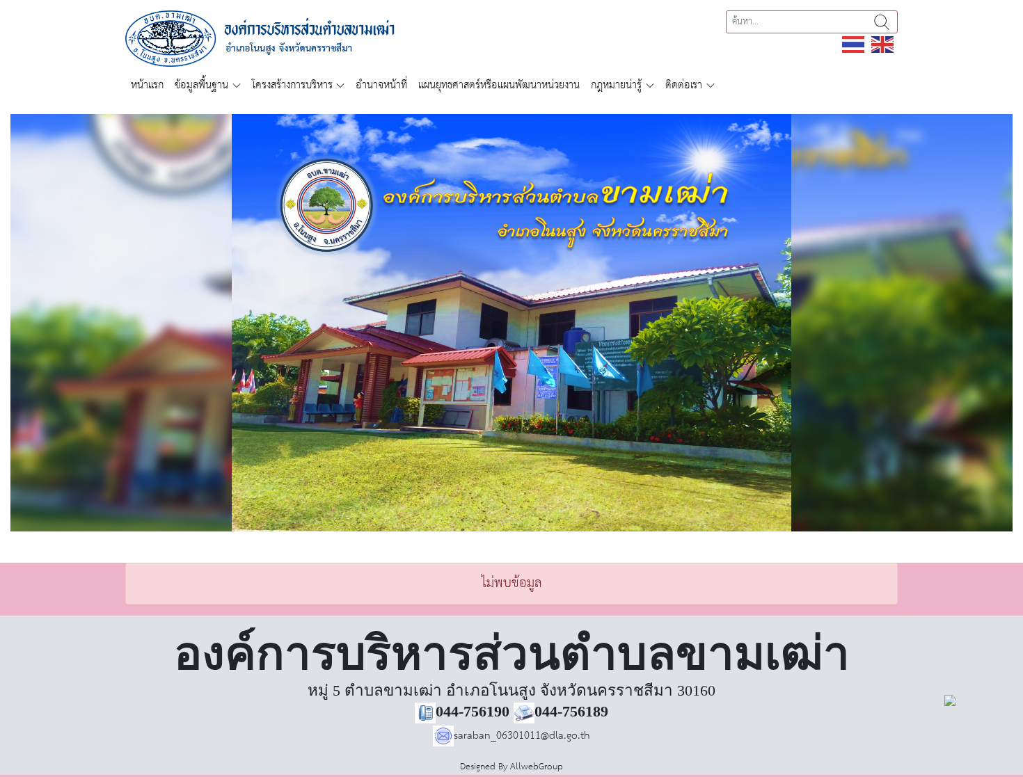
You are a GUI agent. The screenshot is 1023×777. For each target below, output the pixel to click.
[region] (511, 322)
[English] (883, 44)
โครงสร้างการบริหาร (292, 85)
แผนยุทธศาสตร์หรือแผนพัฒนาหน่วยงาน (499, 85)
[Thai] (854, 44)
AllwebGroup (536, 767)
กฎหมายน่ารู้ (616, 85)
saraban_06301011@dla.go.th (522, 736)
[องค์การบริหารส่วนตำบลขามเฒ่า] (275, 38)
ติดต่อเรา (683, 85)
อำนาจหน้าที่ (381, 85)
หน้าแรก (147, 85)
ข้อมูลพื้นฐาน (201, 85)
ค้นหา (881, 22)
